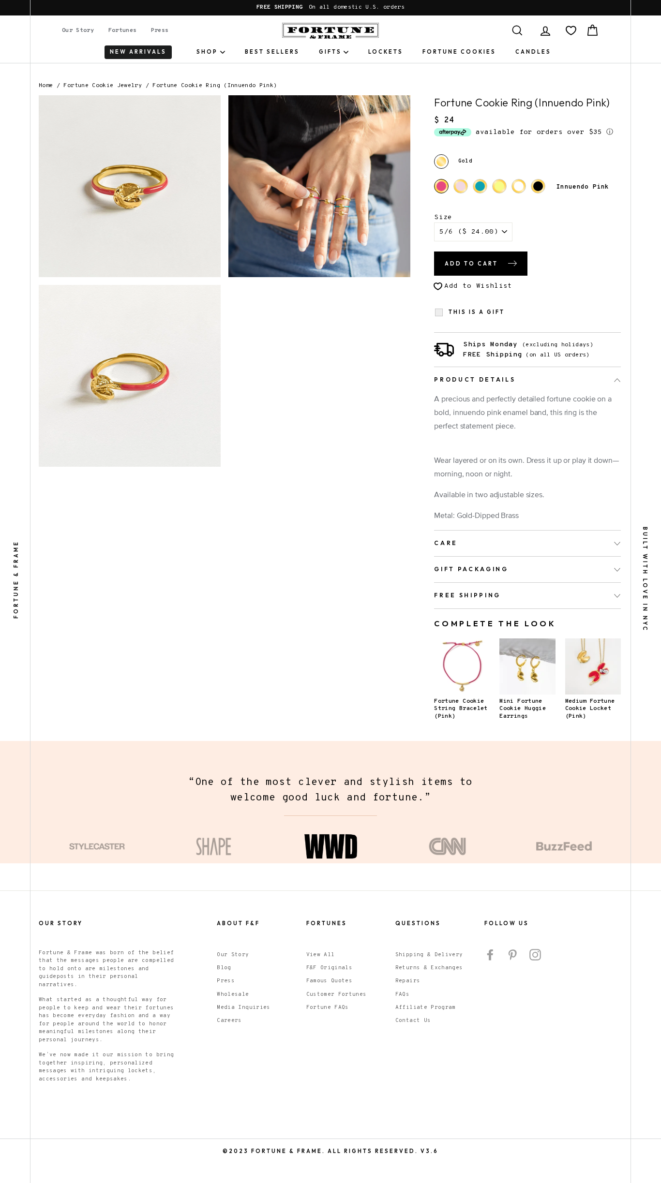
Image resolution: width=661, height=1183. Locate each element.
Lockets (385, 51)
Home (46, 85)
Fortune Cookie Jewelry (102, 85)
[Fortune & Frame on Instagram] (535, 955)
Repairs (407, 980)
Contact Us (413, 1020)
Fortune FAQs (327, 1007)
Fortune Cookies (459, 51)
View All (320, 954)
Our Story (78, 30)
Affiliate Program (425, 1007)
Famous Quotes (329, 980)
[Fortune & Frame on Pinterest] (512, 955)
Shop (207, 51)
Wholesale (233, 994)
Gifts (330, 51)
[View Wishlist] (571, 30)
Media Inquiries (243, 1007)
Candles (533, 51)
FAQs (402, 994)
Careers (229, 1020)
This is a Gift (477, 312)
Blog (224, 967)
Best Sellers (272, 51)
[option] (330, 7)
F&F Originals (329, 967)
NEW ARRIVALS (138, 51)
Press (160, 30)
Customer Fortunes (336, 994)
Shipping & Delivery (429, 954)
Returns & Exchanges (429, 967)
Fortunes (122, 30)
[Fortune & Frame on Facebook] (490, 955)
